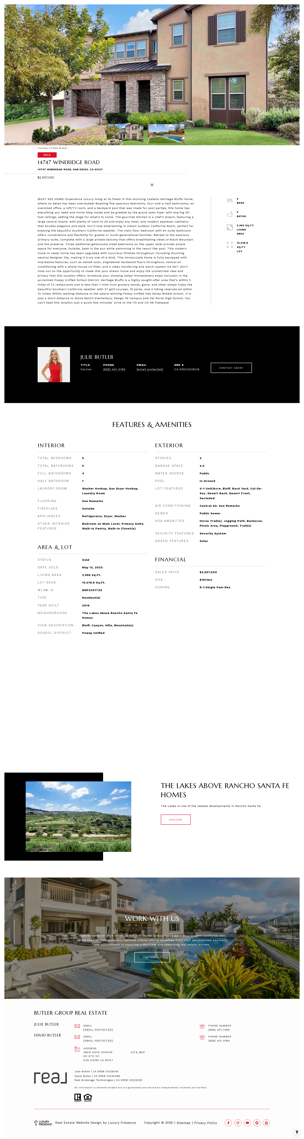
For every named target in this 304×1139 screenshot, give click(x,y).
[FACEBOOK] (228, 1122)
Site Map (138, 1052)
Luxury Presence (122, 1122)
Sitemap (184, 1122)
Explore (175, 819)
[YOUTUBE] (247, 1122)
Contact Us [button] (152, 957)
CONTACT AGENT (231, 367)
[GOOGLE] (256, 1122)
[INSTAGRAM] (237, 1122)
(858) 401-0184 (219, 1040)
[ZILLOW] (266, 1122)
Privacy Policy (205, 1122)
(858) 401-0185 (114, 369)
